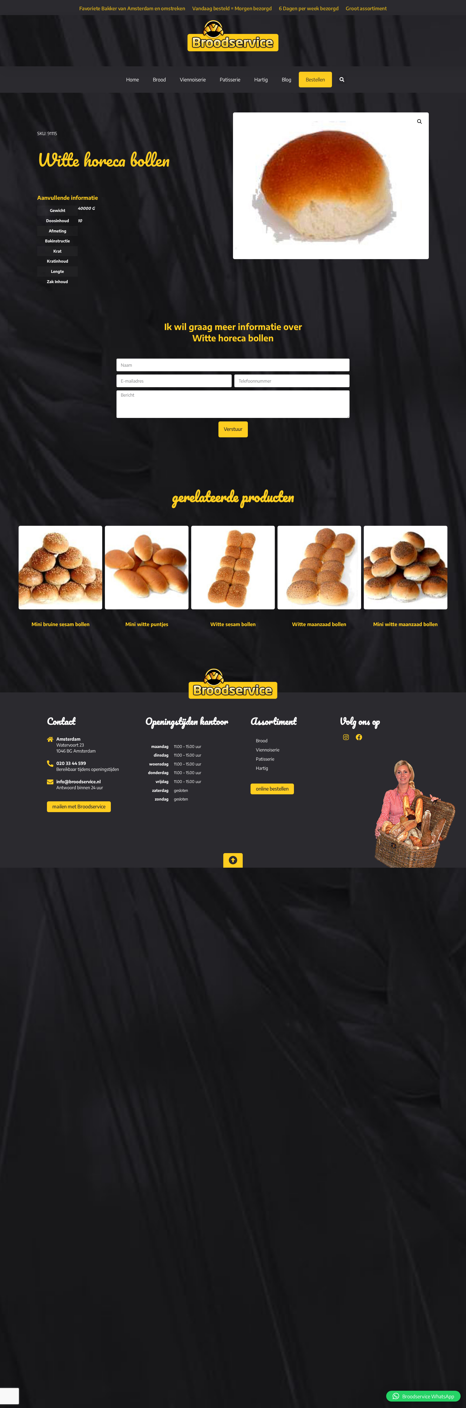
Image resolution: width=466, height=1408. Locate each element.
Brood (159, 79)
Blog (286, 79)
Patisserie (230, 79)
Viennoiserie (193, 79)
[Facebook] (358, 737)
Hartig (261, 79)
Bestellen (315, 79)
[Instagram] (346, 737)
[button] (341, 79)
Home (132, 79)
